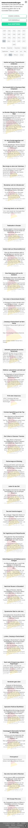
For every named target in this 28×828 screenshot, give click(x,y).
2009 (14, 41)
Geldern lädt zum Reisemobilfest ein (14, 249)
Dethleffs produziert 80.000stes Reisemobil (14, 350)
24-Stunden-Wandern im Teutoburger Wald (14, 113)
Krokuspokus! (14, 757)
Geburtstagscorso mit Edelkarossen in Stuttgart (14, 559)
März (10, 54)
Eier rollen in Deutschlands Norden (14, 299)
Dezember (9, 48)
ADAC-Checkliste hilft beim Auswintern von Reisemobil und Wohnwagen (12, 400)
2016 (4, 37)
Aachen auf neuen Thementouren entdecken (14, 63)
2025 (9, 30)
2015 (9, 37)
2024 (14, 30)
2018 (19, 34)
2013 (19, 37)
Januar (21, 54)
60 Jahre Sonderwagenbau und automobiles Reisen (14, 141)
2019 (14, 34)
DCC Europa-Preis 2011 (14, 799)
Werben (13, 825)
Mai (25, 51)
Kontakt (23, 823)
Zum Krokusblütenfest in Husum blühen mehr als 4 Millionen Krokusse (13, 760)
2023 (19, 30)
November (17, 48)
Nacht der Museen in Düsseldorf (14, 586)
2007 (24, 41)
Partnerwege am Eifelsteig (14, 461)
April (6, 54)
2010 (9, 41)
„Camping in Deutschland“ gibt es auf (13, 325)
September (5, 51)
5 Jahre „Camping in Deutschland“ (14, 636)
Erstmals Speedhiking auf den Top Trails (14, 412)
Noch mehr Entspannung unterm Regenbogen (14, 663)
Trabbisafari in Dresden (14, 225)
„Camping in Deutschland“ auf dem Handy (14, 322)
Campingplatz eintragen (9, 823)
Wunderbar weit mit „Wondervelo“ (14, 185)
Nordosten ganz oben (14, 681)
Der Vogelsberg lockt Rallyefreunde (14, 533)
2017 (24, 34)
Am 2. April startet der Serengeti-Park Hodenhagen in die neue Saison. (13, 212)
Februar (16, 54)
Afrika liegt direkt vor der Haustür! (14, 208)
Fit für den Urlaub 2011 (14, 396)
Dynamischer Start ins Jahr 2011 (14, 611)
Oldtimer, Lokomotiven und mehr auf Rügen (14, 370)
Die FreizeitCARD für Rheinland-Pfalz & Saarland (14, 88)
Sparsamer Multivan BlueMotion (14, 706)
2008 (19, 41)
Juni (21, 51)
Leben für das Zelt (14, 486)
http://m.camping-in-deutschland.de (13, 333)
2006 (14, 44)
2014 (14, 37)
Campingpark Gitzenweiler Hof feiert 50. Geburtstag (14, 731)
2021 (4, 34)
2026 (4, 30)
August (12, 51)
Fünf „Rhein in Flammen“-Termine (14, 436)
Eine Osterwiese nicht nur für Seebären (14, 274)
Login (18, 823)
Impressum (20, 825)
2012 (23, 37)
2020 (9, 34)
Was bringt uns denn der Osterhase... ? (14, 166)
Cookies (7, 825)
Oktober (24, 48)
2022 (24, 30)
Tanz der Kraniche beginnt (14, 511)
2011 (4, 41)
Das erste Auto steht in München (14, 774)
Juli (17, 51)
